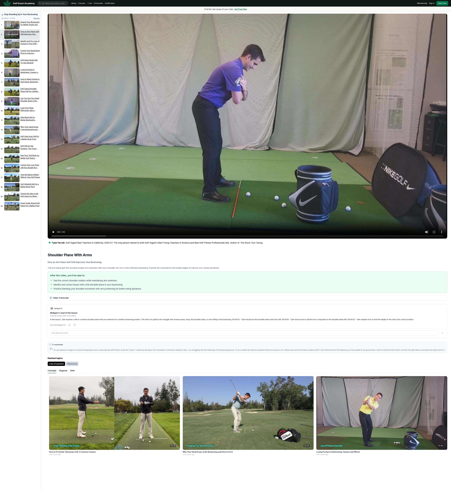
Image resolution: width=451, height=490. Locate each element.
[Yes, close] (69, 324)
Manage (37, 18)
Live (90, 3)
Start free (442, 3)
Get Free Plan (240, 9)
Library (73, 3)
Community (98, 3)
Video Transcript (61, 298)
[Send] (442, 333)
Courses (81, 3)
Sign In (431, 3)
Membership (422, 3)
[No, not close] (74, 324)
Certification (110, 3)
